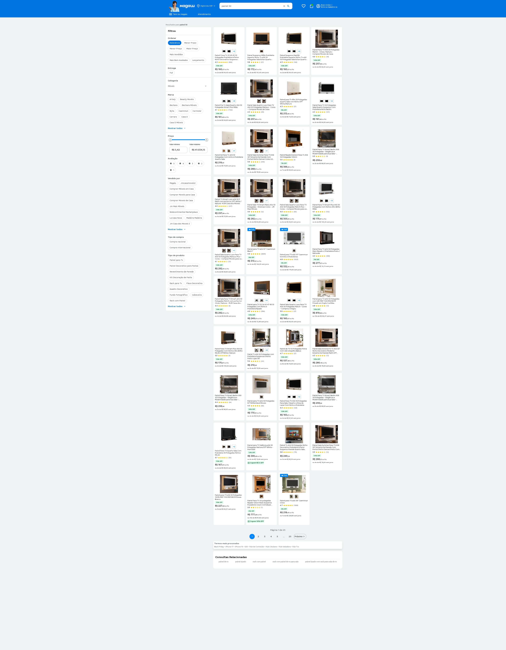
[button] (284, 6)
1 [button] (252, 536)
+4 (266, 300)
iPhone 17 (229, 547)
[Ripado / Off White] (262, 51)
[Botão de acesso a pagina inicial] (181, 6)
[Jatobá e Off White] (297, 497)
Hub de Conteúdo (256, 547)
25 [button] (290, 536)
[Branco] (289, 51)
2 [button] (258, 536)
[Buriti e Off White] (294, 251)
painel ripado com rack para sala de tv (321, 562)
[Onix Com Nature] (262, 151)
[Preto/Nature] (327, 101)
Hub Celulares (271, 547)
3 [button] (264, 536)
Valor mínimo (174, 144)
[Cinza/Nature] (297, 201)
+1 (234, 151)
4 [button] (271, 536)
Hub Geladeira (285, 547)
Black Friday (219, 547)
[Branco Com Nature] (257, 151)
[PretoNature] (229, 447)
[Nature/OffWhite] (224, 151)
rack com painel (259, 562)
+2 (234, 51)
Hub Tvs (295, 547)
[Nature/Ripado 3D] (229, 151)
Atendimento (204, 14)
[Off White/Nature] (294, 51)
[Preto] (327, 201)
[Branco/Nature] (259, 101)
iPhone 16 (239, 547)
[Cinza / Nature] (262, 201)
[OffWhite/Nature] (229, 101)
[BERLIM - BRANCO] (224, 51)
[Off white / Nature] (264, 101)
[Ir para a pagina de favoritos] (303, 6)
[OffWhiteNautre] (224, 447)
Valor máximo (194, 144)
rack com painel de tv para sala (285, 562)
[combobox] (255, 6)
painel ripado (240, 562)
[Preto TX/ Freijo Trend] (262, 397)
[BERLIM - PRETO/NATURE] (229, 51)
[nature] (262, 350)
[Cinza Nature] (262, 300)
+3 (234, 101)
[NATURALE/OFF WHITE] (262, 497)
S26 (246, 547)
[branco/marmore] (257, 350)
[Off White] (294, 151)
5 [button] (277, 536)
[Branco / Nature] (257, 201)
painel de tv (223, 562)
